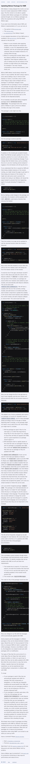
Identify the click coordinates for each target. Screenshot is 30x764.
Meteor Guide (17, 29)
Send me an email (19, 736)
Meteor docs (13, 38)
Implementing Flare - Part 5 (16, 743)
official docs (9, 31)
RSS (9, 762)
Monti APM (25, 753)
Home (8, 2)
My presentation (8, 33)
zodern (3, 2)
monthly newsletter (18, 746)
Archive (13, 2)
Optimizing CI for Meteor (13, 741)
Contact (14, 762)
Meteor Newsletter (22, 2)
